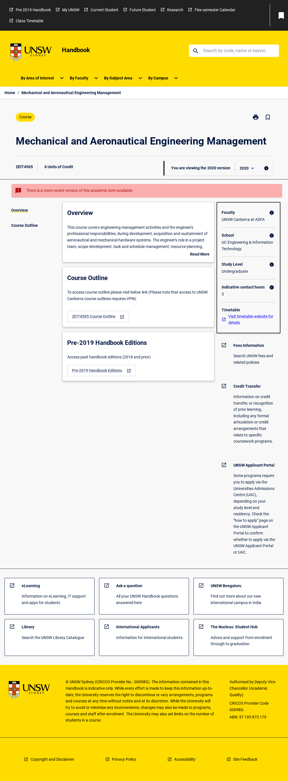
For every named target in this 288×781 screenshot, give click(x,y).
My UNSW (70, 10)
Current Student (104, 10)
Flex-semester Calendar (215, 10)
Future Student (143, 10)
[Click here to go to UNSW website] (31, 53)
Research (175, 10)
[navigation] (98, 316)
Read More (200, 255)
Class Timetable (29, 21)
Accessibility (184, 759)
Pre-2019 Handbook (33, 10)
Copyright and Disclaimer (52, 759)
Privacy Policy (124, 759)
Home (9, 92)
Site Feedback (245, 759)
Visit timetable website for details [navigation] (250, 319)
